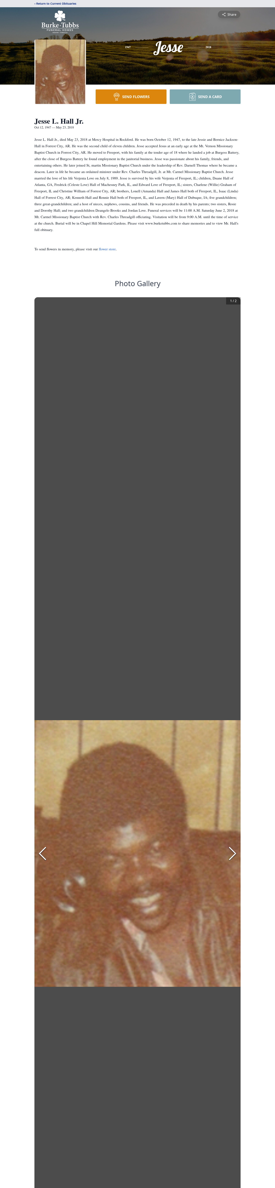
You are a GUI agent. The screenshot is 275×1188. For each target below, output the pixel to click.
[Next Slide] (232, 853)
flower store (107, 249)
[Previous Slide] (42, 853)
